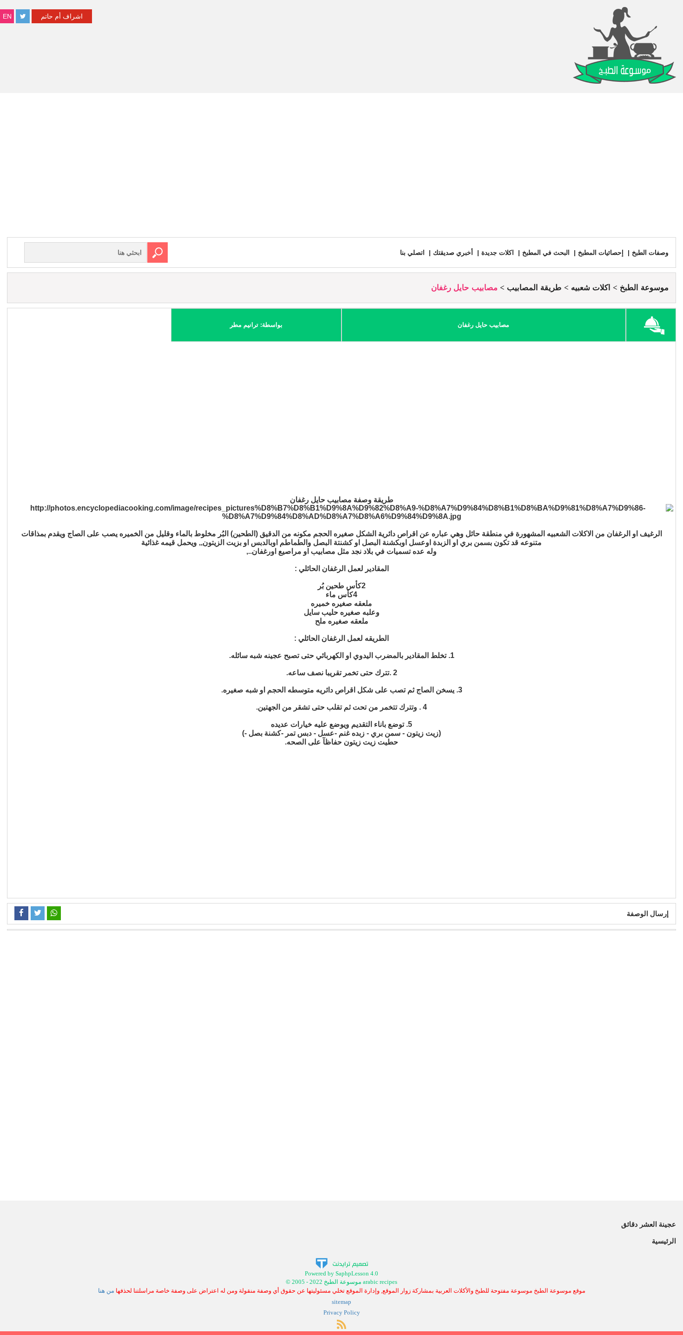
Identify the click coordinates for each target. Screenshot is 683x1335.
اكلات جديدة (497, 252)
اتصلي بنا (412, 252)
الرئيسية (664, 1241)
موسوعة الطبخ (644, 287)
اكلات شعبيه (591, 287)
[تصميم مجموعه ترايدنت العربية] (341, 1262)
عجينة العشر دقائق (648, 1224)
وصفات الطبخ (650, 252)
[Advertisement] (341, 167)
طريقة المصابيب (534, 287)
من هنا (106, 1290)
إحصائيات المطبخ (601, 252)
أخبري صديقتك (453, 252)
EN (7, 16)
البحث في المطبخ (546, 252)
